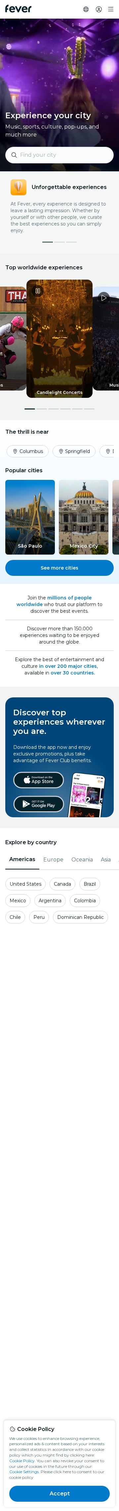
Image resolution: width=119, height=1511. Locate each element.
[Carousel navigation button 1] (29, 408)
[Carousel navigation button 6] (89, 408)
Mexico (18, 901)
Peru (39, 917)
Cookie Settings (24, 1471)
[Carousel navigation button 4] (65, 408)
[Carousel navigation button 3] (53, 408)
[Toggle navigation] (111, 9)
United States (25, 884)
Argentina (50, 901)
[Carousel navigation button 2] (41, 408)
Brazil (90, 884)
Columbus (31, 451)
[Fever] (18, 9)
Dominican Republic (80, 917)
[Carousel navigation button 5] (77, 408)
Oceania (82, 859)
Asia (106, 859)
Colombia (85, 901)
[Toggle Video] (59, 339)
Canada (62, 884)
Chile (15, 917)
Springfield (77, 451)
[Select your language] (86, 9)
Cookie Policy (22, 1460)
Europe (53, 859)
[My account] (99, 9)
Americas (22, 859)
